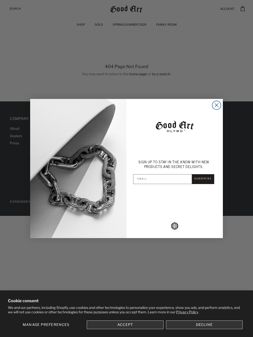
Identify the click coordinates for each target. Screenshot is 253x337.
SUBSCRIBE (203, 179)
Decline (204, 324)
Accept (125, 324)
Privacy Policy (187, 312)
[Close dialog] (216, 105)
